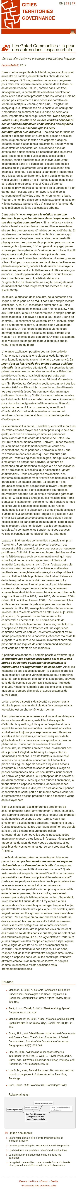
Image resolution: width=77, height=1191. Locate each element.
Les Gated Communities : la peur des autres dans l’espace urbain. (36, 1116)
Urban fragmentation (14, 1110)
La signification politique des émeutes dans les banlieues (35, 1156)
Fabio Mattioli (9, 65)
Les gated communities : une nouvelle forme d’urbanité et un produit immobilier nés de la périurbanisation (39, 1163)
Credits (54, 1181)
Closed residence (31, 1107)
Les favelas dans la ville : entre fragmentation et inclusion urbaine (36, 1139)
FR (74, 3)
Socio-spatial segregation (43, 1103)
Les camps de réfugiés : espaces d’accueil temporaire (39, 1145)
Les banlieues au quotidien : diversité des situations (38, 1150)
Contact (44, 1181)
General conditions (28, 1181)
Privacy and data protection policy (39, 1185)
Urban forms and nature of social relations (60, 1108)
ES (67, 3)
